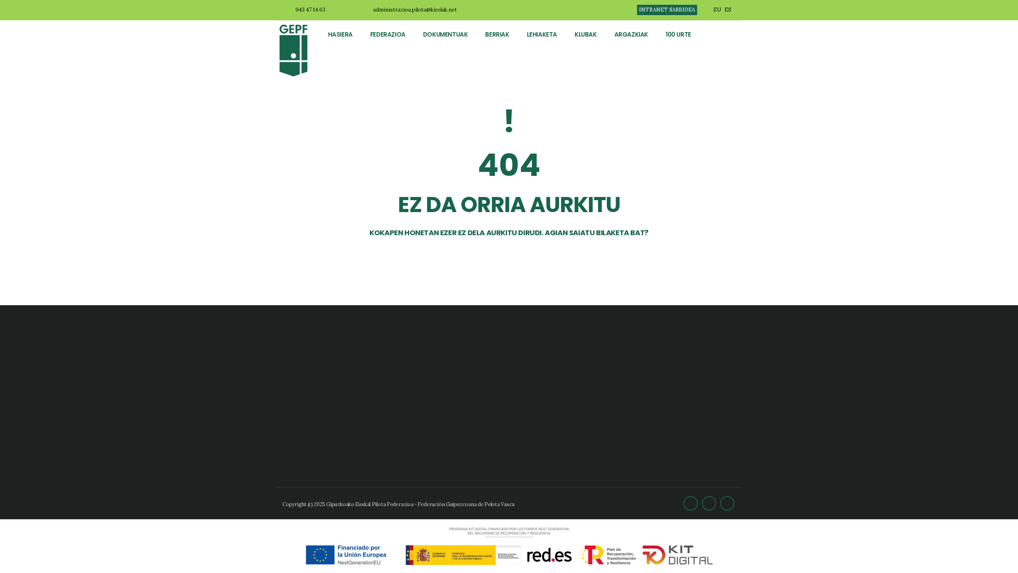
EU (717, 9)
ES (728, 9)
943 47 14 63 (310, 9)
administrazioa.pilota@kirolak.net (415, 9)
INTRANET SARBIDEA (667, 9)
